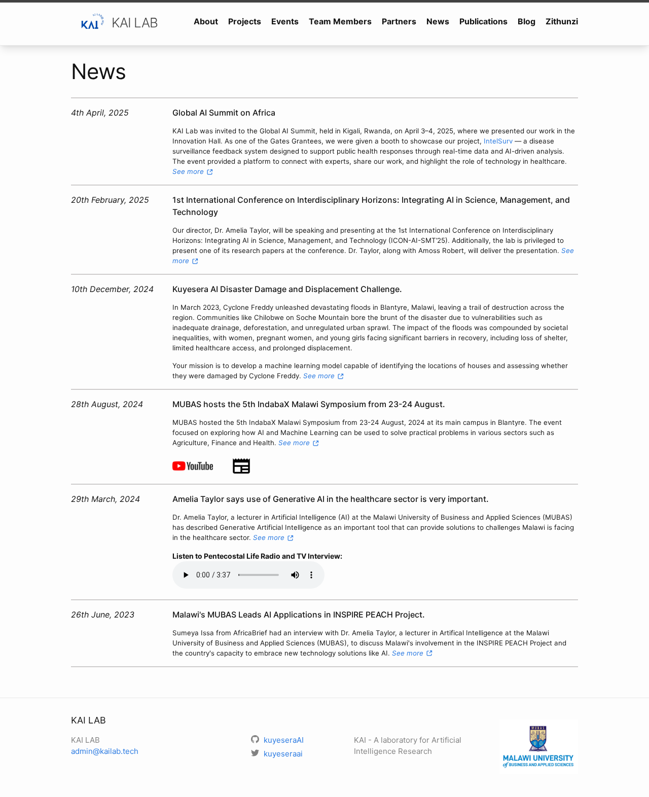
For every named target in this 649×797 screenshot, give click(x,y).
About (206, 21)
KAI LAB (135, 22)
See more (189, 171)
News (437, 21)
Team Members (340, 21)
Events (285, 21)
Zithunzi (562, 21)
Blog (526, 21)
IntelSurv (498, 141)
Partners (399, 21)
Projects (244, 21)
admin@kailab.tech (104, 751)
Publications (483, 21)
